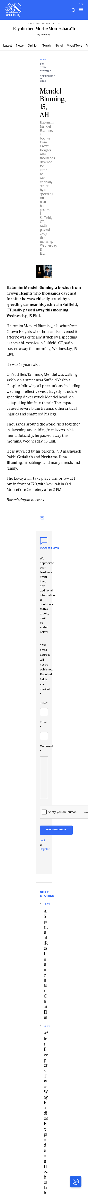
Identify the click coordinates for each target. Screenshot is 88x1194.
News (20, 46)
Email (43, 725)
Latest (7, 46)
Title (43, 703)
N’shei (59, 46)
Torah (46, 46)
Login (43, 840)
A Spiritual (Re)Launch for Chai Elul (46, 964)
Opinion (33, 46)
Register (45, 849)
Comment (46, 749)
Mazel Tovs (74, 46)
